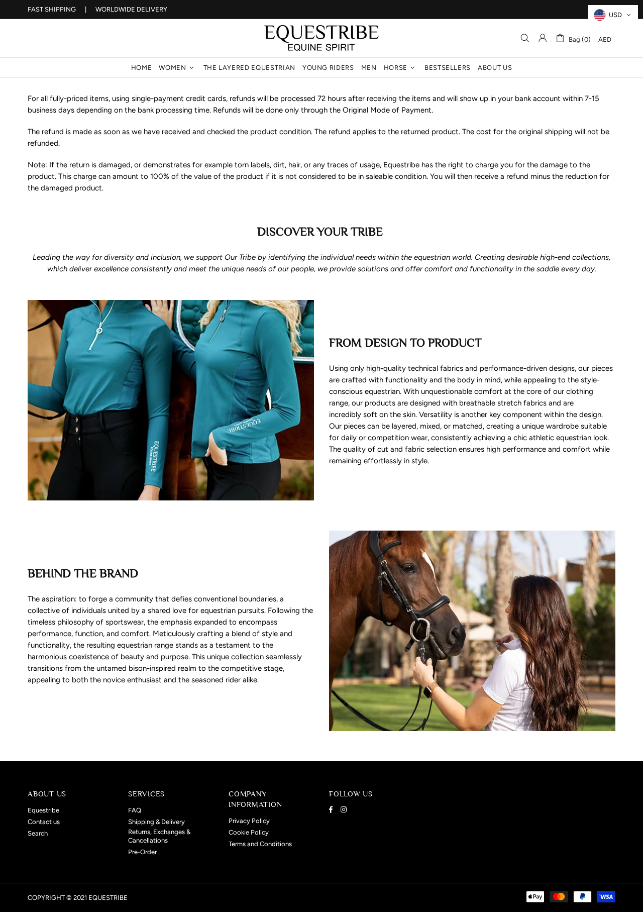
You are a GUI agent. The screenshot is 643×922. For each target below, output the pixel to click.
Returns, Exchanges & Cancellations (159, 836)
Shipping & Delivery (156, 822)
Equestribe (321, 38)
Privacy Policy (249, 821)
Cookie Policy (249, 832)
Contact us (44, 822)
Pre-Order (142, 852)
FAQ (134, 810)
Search (38, 833)
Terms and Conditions (260, 844)
